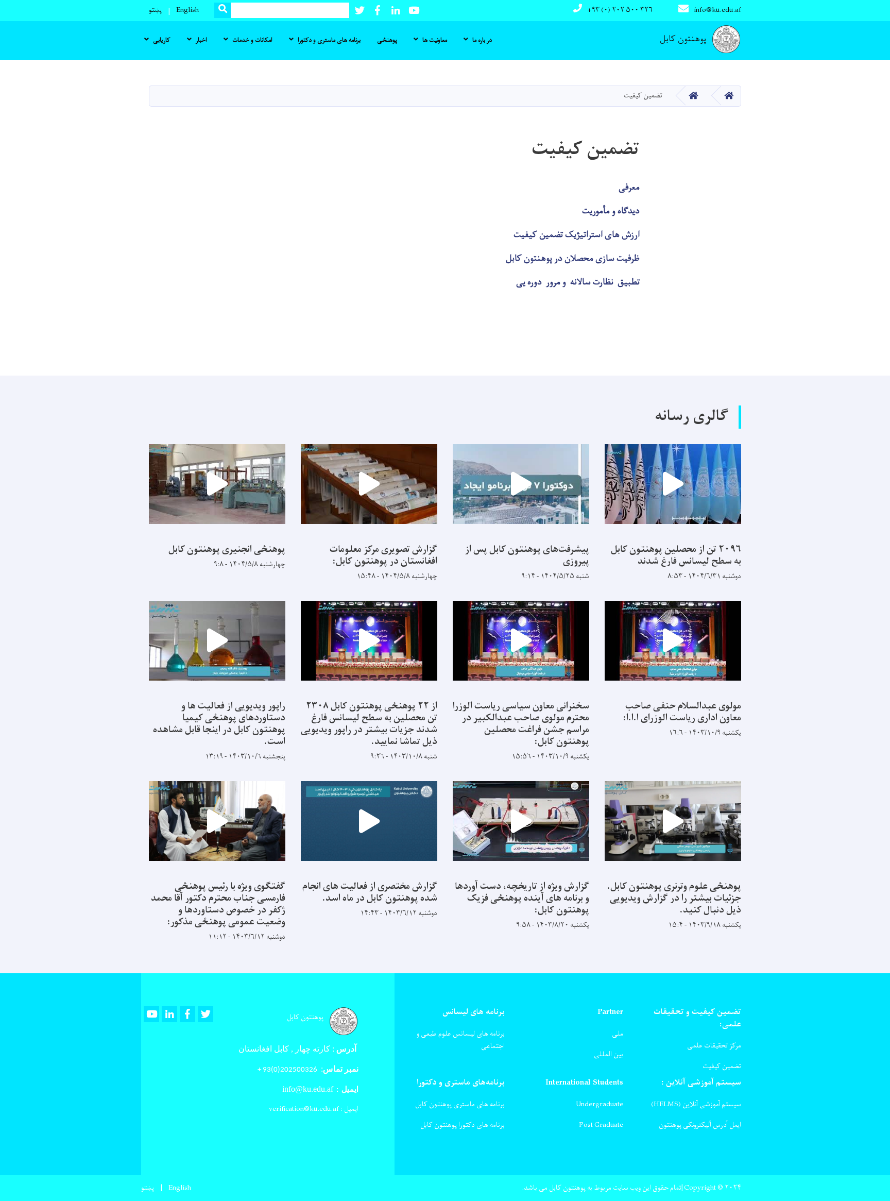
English (187, 10)
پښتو (155, 10)
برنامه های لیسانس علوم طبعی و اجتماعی (461, 1040)
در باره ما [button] (482, 40)
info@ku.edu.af (717, 10)
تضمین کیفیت (722, 1066)
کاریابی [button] (161, 40)
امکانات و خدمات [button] (252, 40)
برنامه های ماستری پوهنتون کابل (460, 1104)
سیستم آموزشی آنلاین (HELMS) (696, 1104)
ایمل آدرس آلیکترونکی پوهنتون (700, 1125)
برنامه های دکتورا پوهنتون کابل (462, 1125)
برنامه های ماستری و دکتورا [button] (329, 40)
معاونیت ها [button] (434, 40)
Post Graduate (601, 1125)
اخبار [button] (201, 40)
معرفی (629, 187)
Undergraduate (599, 1104)
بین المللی (608, 1054)
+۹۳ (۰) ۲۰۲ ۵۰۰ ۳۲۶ (620, 10)
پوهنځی (387, 40)
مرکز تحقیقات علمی (714, 1045)
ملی (617, 1033)
